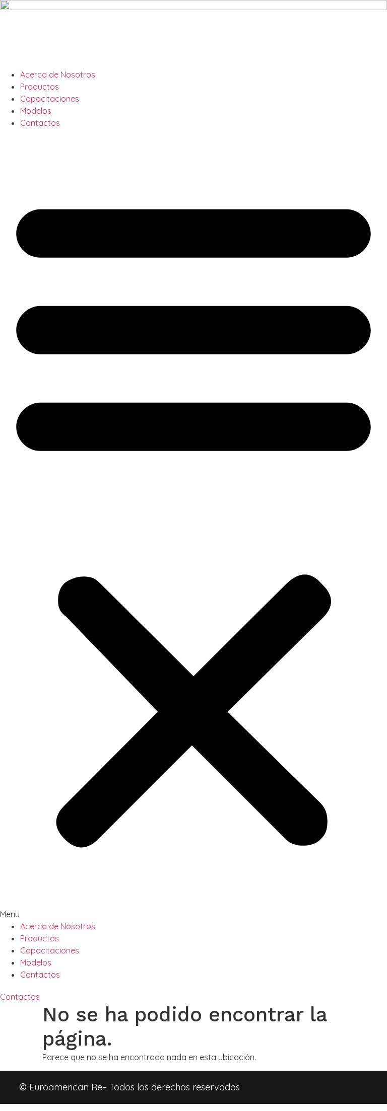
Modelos (35, 111)
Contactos (40, 123)
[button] (193, 524)
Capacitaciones (49, 99)
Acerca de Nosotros (57, 74)
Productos (39, 87)
